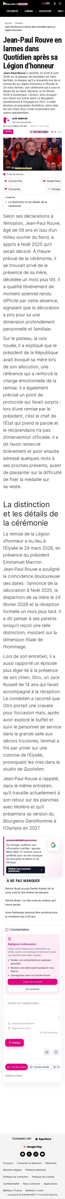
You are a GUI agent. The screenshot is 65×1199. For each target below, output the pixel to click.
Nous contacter (31, 1183)
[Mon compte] (54, 3)
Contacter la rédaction (29, 1163)
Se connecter (32, 989)
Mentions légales (12, 1169)
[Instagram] (35, 1154)
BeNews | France (12, 1190)
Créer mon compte (32, 981)
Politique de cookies (43, 1176)
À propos (8, 1163)
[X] (29, 1154)
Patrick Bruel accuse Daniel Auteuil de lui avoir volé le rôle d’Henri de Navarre (29, 890)
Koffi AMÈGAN (19, 118)
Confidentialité (11, 1183)
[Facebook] (22, 1154)
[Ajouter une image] (47, 1052)
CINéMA (8, 131)
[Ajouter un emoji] (56, 1052)
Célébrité (12, 11)
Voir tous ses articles (21, 122)
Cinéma (29, 11)
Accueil (8, 23)
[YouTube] (42, 1154)
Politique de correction (15, 1176)
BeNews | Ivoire (34, 1190)
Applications (50, 1183)
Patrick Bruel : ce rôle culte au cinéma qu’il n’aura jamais (30, 902)
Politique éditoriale (35, 1169)
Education (45, 11)
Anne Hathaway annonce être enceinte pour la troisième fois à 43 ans (31, 914)
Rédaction (51, 1163)
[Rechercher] (60, 3)
